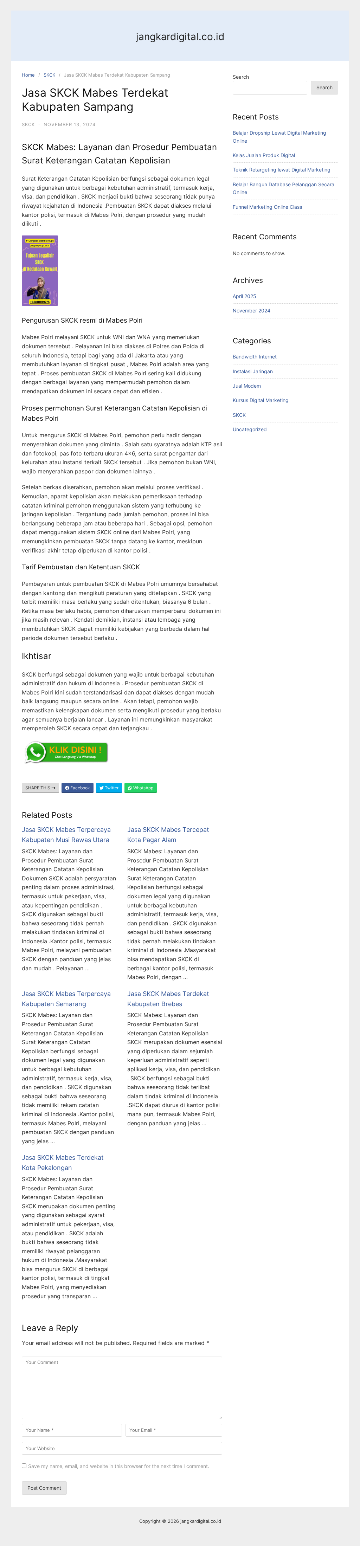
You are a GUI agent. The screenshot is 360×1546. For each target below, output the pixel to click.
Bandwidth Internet (255, 357)
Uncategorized (250, 429)
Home (28, 75)
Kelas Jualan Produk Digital (264, 155)
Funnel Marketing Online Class (267, 207)
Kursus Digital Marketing (261, 400)
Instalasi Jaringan (253, 371)
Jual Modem (247, 386)
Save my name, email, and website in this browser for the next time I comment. (118, 1466)
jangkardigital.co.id (180, 37)
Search (241, 77)
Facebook (79, 787)
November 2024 (251, 310)
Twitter (111, 787)
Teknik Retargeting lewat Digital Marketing (281, 170)
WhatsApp (142, 787)
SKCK (49, 75)
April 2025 (244, 296)
